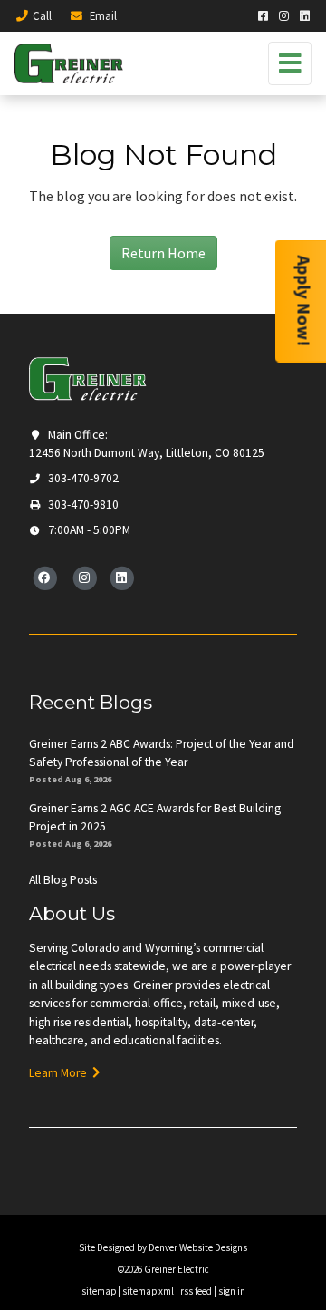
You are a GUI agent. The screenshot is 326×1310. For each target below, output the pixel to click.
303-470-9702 (82, 478)
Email (102, 15)
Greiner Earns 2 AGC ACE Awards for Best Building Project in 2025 (155, 817)
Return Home (163, 253)
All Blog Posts (63, 880)
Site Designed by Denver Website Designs (163, 1247)
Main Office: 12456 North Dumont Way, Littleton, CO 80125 (146, 444)
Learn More (60, 1073)
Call (42, 15)
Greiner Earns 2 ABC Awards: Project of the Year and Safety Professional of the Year (161, 753)
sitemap (99, 1291)
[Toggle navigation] (290, 63)
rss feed (196, 1291)
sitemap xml (148, 1291)
